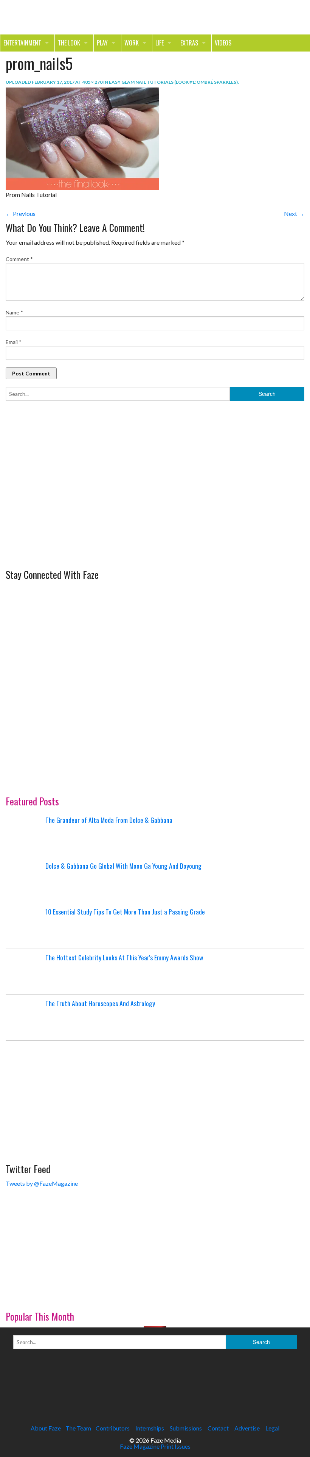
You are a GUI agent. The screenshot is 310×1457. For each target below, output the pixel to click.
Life (159, 42)
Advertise (247, 1428)
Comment (19, 259)
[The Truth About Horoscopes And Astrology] (24, 1017)
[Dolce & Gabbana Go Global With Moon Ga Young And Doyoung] (24, 880)
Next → (294, 213)
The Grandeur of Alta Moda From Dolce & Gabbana (108, 820)
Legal (272, 1428)
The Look (69, 42)
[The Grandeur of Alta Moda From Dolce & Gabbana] (24, 834)
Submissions (186, 1428)
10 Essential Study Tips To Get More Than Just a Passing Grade (125, 911)
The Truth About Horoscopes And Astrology (100, 1003)
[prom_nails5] (82, 137)
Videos (223, 42)
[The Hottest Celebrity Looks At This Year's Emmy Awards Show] (24, 972)
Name (14, 312)
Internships (149, 1428)
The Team (78, 1428)
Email (14, 342)
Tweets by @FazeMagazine (42, 1183)
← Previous (21, 213)
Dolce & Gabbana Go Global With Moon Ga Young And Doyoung (123, 866)
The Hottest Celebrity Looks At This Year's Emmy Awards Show (124, 957)
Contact (218, 1428)
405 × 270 (92, 82)
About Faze (46, 1428)
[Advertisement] (62, 513)
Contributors (113, 1428)
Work (131, 42)
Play (102, 42)
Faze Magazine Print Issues (155, 1446)
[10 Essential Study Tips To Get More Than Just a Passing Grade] (24, 926)
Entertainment (22, 42)
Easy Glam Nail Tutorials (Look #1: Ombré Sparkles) (173, 82)
